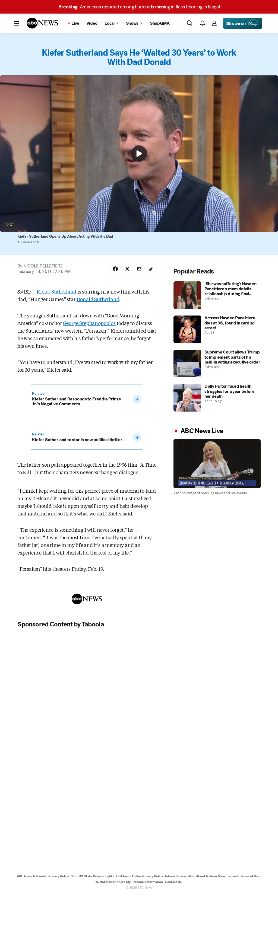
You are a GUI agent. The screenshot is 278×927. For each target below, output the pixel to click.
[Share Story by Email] (139, 268)
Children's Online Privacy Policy (139, 876)
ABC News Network (31, 876)
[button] (16, 23)
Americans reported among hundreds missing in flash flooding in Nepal (139, 7)
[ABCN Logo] (42, 23)
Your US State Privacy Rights (92, 876)
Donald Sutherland (98, 298)
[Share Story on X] (127, 268)
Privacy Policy (58, 876)
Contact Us (173, 882)
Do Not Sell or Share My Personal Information (128, 882)
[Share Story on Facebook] (115, 268)
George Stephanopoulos (89, 322)
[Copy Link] (151, 268)
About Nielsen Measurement (217, 876)
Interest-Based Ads (179, 876)
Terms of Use (249, 876)
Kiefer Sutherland (56, 291)
